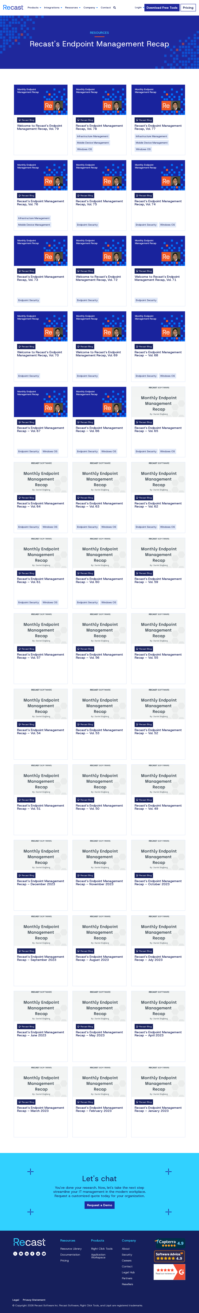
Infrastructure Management (92, 136)
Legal (15, 1299)
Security (127, 1254)
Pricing (64, 1260)
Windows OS (84, 149)
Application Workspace (98, 1256)
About (126, 1248)
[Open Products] (40, 7)
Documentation (70, 1254)
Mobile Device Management (93, 142)
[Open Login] (143, 7)
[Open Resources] (80, 7)
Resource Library (71, 1248)
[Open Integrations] (61, 7)
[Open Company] (97, 7)
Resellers (127, 1284)
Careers (127, 1260)
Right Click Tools (102, 1248)
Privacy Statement (34, 1299)
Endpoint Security (87, 224)
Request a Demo (99, 1205)
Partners (127, 1278)
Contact (127, 1266)
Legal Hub (128, 1272)
